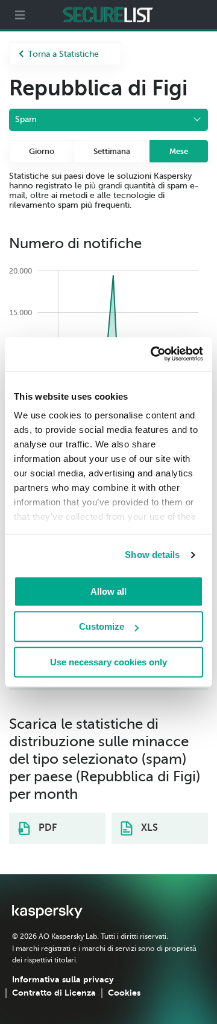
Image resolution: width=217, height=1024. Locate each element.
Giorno (41, 151)
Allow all (108, 591)
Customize (101, 626)
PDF (46, 827)
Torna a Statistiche (63, 54)
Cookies (124, 992)
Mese (178, 151)
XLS (148, 827)
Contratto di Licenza (54, 992)
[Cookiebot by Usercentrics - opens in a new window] (153, 354)
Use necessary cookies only (108, 662)
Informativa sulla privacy (63, 979)
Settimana (111, 151)
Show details (152, 554)
